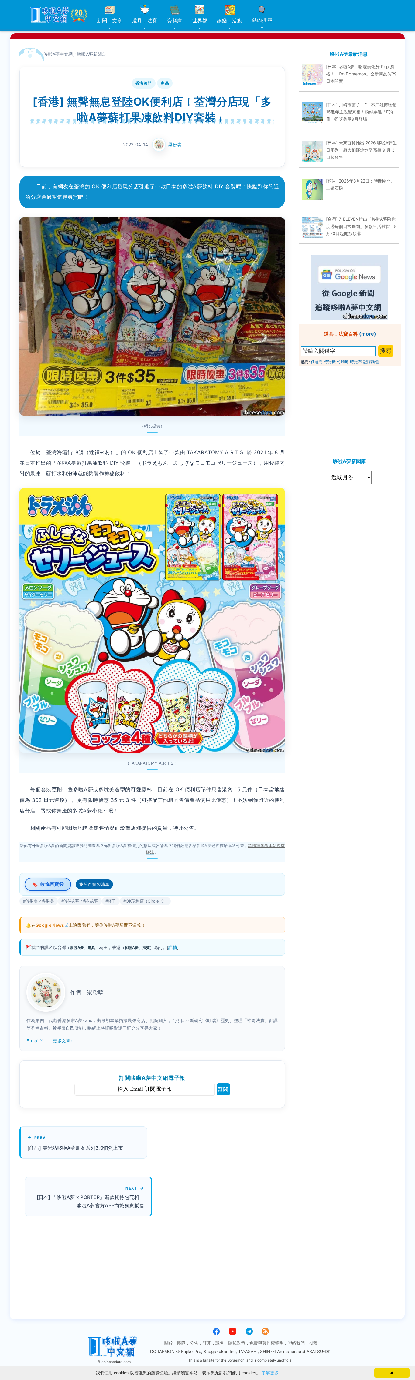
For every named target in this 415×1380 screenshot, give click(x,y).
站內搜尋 (262, 20)
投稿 (313, 1342)
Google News (50, 925)
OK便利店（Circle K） (146, 901)
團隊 (181, 1342)
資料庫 (174, 21)
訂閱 (223, 1089)
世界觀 (199, 21)
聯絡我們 (296, 1342)
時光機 (330, 361)
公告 (194, 1342)
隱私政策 (236, 1342)
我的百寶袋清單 (94, 884)
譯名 (219, 1342)
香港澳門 (143, 83)
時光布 (356, 361)
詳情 (172, 947)
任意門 (317, 361)
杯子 (112, 901)
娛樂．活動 (229, 21)
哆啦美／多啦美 (40, 901)
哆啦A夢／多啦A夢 (81, 901)
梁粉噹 (174, 144)
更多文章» (63, 1040)
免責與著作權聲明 (266, 1342)
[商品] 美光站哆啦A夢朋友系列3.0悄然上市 (75, 1148)
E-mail (32, 1040)
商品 (165, 83)
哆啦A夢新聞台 (91, 54)
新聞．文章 (109, 21)
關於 (168, 1342)
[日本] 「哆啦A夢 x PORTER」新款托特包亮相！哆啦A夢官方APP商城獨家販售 (90, 1201)
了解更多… (272, 1372)
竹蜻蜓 (343, 361)
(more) (367, 334)
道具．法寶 (145, 21)
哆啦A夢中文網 (58, 54)
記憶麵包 (371, 361)
